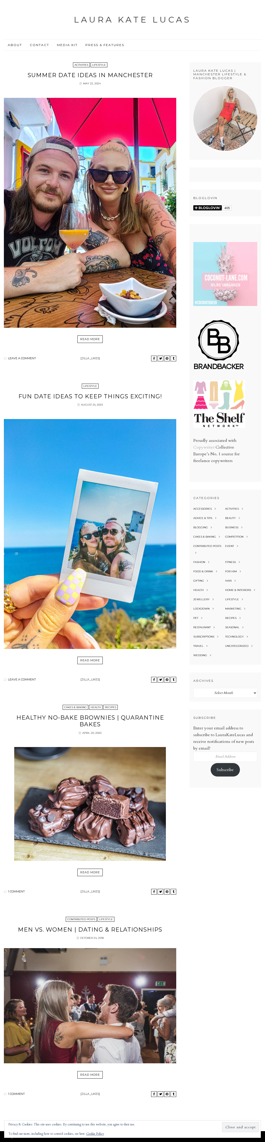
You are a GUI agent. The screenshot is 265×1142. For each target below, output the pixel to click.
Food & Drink (203, 571)
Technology (234, 636)
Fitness (230, 562)
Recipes (110, 707)
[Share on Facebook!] (154, 358)
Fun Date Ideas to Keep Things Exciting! (90, 396)
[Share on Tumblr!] (173, 358)
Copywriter (204, 447)
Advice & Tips (202, 518)
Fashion (199, 562)
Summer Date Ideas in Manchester (90, 75)
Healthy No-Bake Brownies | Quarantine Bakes (90, 721)
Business (231, 527)
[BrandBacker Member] (219, 369)
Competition (234, 536)
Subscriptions (203, 636)
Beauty (230, 518)
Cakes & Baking (75, 707)
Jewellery (201, 599)
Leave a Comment (22, 358)
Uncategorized (236, 646)
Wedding (200, 655)
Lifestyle (99, 65)
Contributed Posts (81, 919)
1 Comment (16, 891)
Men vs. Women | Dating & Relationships (90, 929)
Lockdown (201, 608)
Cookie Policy (95, 1134)
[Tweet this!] (160, 358)
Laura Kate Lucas (132, 19)
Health (96, 707)
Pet (195, 618)
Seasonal (232, 627)
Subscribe (225, 770)
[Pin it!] (167, 358)
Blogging (200, 527)
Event (229, 546)
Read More (90, 339)
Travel (198, 646)
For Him (231, 571)
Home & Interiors (238, 590)
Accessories (202, 508)
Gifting (198, 580)
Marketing (233, 608)
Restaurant (202, 627)
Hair (228, 580)
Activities (81, 65)
